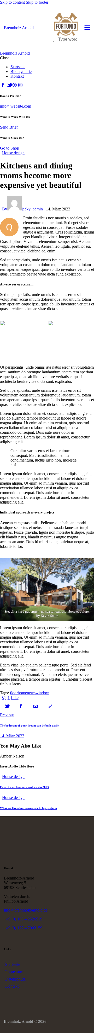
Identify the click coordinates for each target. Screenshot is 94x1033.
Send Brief (9, 127)
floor (14, 693)
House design (13, 153)
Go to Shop (9, 148)
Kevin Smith (49, 616)
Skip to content (12, 2)
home (22, 693)
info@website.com (15, 106)
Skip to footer (37, 2)
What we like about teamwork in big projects (28, 808)
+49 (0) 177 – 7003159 (23, 928)
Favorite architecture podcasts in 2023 (24, 787)
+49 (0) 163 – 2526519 (23, 919)
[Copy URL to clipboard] (50, 706)
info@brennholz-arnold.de (26, 910)
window (42, 693)
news (31, 693)
